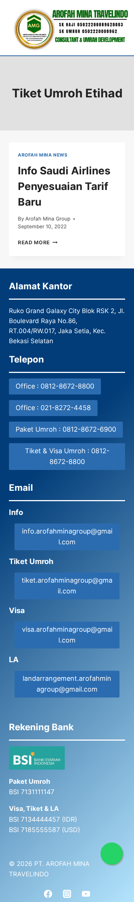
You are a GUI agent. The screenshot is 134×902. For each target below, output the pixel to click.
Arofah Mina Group (47, 219)
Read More (38, 242)
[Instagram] (67, 894)
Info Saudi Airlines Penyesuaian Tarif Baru (64, 186)
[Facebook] (48, 894)
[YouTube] (86, 894)
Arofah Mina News (43, 155)
